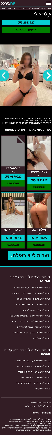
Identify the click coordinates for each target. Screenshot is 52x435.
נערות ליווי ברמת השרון (40, 332)
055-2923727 (26, 22)
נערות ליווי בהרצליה (41, 299)
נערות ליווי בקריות (42, 389)
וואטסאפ (39, 187)
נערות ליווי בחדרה (21, 361)
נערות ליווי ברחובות (20, 321)
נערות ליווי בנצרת (25, 372)
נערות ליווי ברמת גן (25, 327)
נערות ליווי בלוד (43, 310)
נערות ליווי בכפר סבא (25, 304)
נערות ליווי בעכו (27, 377)
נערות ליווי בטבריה (25, 366)
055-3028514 (13, 238)
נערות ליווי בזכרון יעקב (40, 361)
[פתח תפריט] (48, 3)
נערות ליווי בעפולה (42, 383)
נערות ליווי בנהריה (42, 372)
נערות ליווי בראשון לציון (40, 321)
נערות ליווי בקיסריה (24, 383)
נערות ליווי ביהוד (43, 304)
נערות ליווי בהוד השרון (21, 293)
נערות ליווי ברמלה (42, 327)
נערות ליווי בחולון (24, 299)
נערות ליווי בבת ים (21, 288)
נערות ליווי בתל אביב (41, 338)
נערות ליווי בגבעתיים (41, 293)
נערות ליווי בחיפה (42, 366)
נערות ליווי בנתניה (27, 310)
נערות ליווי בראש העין (19, 316)
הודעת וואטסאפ (26, 30)
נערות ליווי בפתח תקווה (40, 316)
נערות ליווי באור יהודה (40, 288)
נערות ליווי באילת (31, 255)
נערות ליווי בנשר (43, 377)
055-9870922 (13, 176)
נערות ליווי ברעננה (20, 332)
